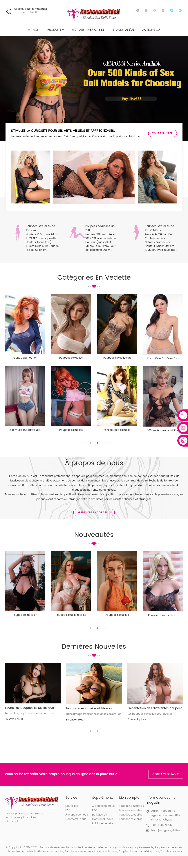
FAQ (67, 810)
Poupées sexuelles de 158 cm (100, 228)
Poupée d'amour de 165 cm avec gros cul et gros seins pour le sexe (163, 615)
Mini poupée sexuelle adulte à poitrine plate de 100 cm (117, 430)
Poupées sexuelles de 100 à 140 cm (159, 228)
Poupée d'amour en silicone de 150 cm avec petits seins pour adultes (25, 358)
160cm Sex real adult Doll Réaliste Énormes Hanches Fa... (163, 431)
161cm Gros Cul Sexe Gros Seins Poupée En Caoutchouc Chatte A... (163, 358)
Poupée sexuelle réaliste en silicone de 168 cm (71, 615)
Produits (54, 29)
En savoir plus (14, 719)
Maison (33, 29)
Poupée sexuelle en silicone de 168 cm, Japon (25, 615)
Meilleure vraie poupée (48, 851)
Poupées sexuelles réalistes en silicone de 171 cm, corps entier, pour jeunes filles (71, 358)
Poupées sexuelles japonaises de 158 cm (71, 430)
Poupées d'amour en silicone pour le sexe (91, 851)
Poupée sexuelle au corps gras (101, 847)
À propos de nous (76, 815)
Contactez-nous (165, 774)
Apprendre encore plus (94, 512)
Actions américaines (88, 29)
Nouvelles (71, 806)
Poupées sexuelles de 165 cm (40, 228)
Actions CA (151, 29)
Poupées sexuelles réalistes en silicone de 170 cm (117, 615)
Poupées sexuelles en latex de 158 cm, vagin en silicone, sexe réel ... (117, 358)
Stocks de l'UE (123, 29)
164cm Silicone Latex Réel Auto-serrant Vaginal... (25, 430)
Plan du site (73, 847)
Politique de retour (103, 823)
